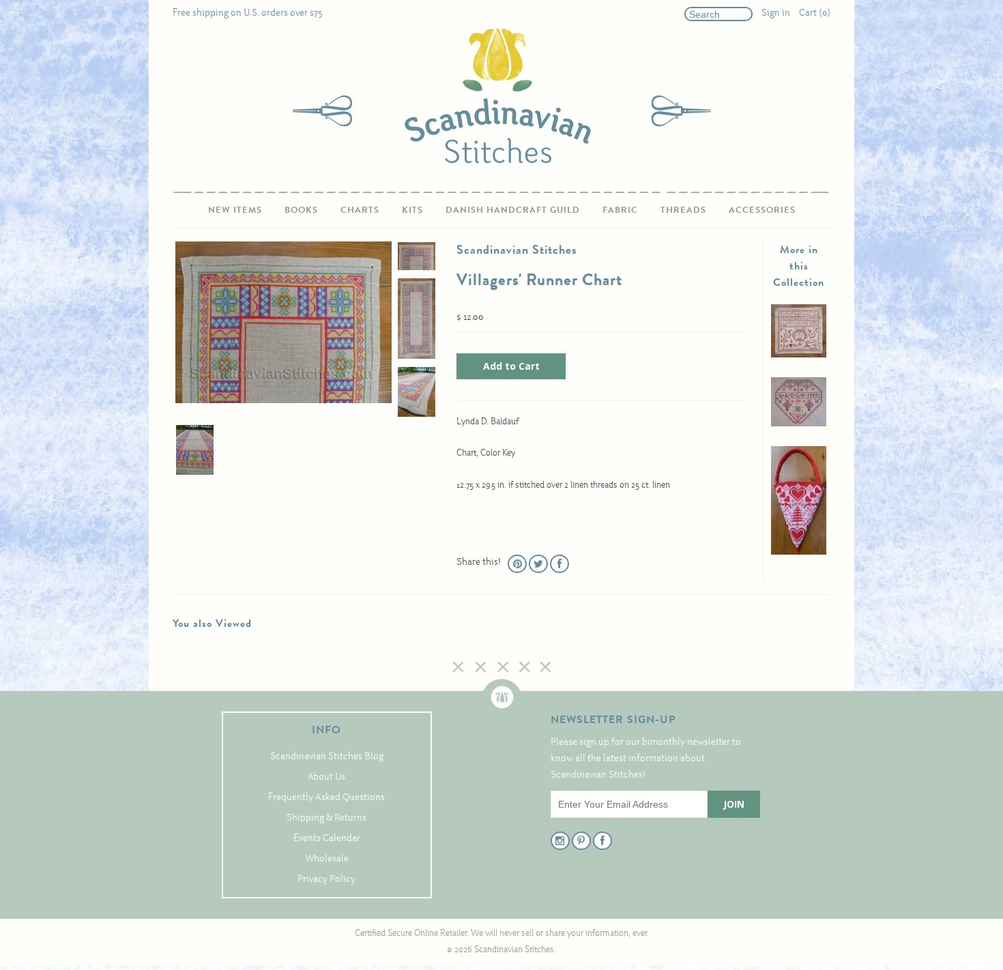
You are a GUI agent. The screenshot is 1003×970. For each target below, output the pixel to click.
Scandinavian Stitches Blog (326, 757)
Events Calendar (326, 839)
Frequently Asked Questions (326, 798)
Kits (412, 209)
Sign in (775, 13)
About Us (326, 777)
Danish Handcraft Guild (513, 209)
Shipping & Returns (326, 818)
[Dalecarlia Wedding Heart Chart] (798, 424)
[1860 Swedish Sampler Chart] (798, 355)
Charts (359, 209)
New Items (235, 209)
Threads (683, 209)
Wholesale (327, 859)
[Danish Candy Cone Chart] (798, 552)
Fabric (620, 209)
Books (301, 209)
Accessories (762, 209)
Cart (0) (814, 13)
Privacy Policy (326, 880)
